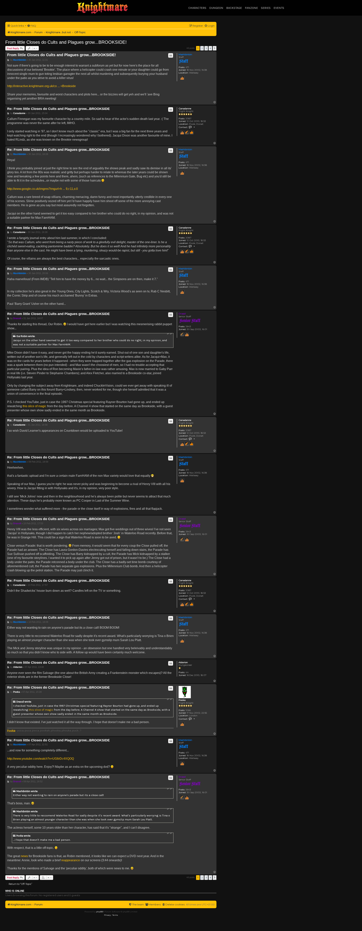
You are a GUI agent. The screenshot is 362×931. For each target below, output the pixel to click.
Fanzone (251, 8)
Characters (197, 8)
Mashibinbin (185, 54)
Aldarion (183, 662)
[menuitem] (31, 25)
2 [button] (202, 48)
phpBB (99, 911)
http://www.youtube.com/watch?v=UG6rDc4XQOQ (40, 758)
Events (279, 8)
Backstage (234, 8)
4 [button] (210, 48)
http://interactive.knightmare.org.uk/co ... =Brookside (41, 86)
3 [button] (206, 48)
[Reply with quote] (170, 55)
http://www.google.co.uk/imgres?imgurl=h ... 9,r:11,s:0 (42, 188)
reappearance (70, 860)
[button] (214, 48)
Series (266, 8)
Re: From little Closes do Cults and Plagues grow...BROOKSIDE (58, 109)
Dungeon (216, 8)
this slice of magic (34, 406)
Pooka (182, 700)
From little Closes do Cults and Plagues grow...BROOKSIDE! (66, 42)
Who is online (14, 891)
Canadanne (185, 108)
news (24, 856)
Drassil (182, 313)
